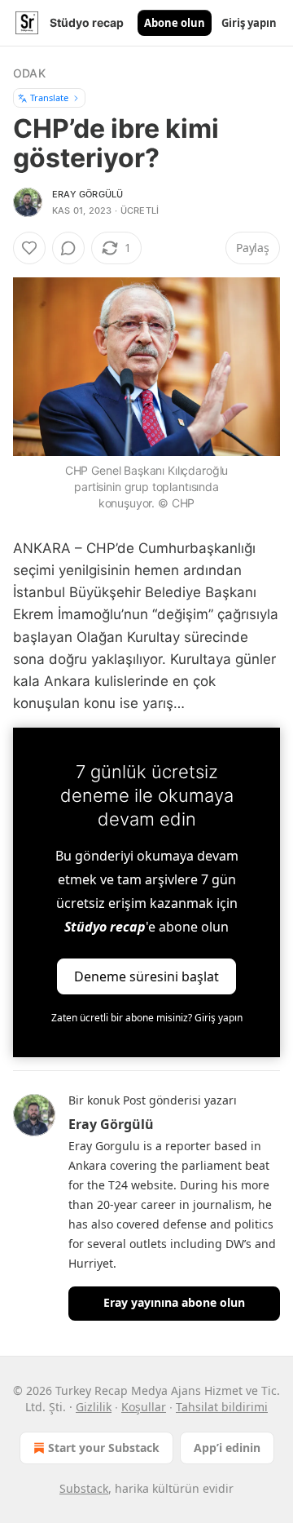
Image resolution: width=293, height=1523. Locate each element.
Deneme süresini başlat (146, 976)
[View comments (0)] (68, 248)
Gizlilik (94, 1407)
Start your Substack (104, 1447)
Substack (83, 1488)
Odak (29, 73)
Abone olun (174, 22)
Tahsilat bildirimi (222, 1407)
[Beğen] (29, 248)
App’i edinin (227, 1447)
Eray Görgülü (87, 194)
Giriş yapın (249, 22)
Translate (49, 97)
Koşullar (143, 1407)
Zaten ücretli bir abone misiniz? (147, 1018)
